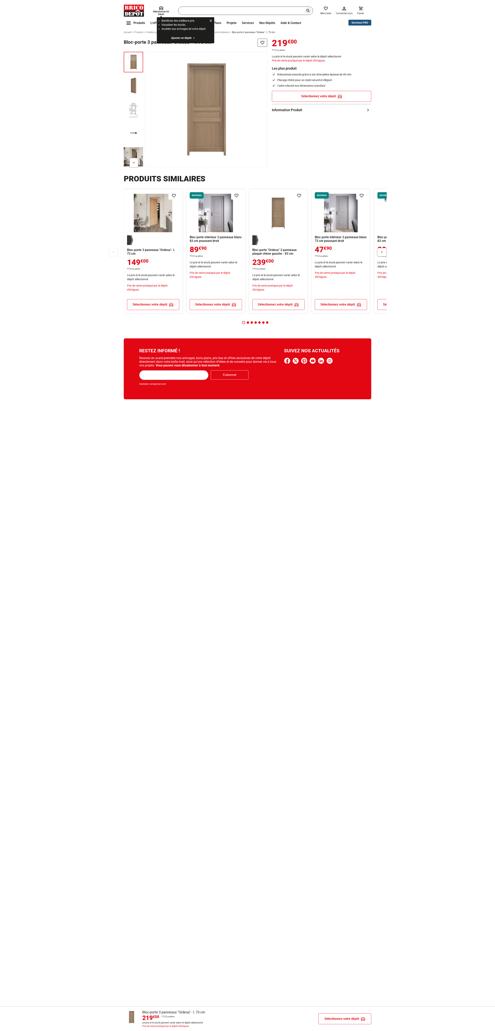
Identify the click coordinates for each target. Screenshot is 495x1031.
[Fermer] (211, 21)
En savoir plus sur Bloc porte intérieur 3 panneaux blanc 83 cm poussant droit (216, 251)
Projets (231, 23)
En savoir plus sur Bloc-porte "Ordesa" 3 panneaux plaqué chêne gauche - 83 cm (278, 251)
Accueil (127, 32)
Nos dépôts (267, 23)
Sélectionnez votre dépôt (318, 96)
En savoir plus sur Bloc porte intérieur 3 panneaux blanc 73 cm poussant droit (341, 251)
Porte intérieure (221, 32)
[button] (243, 322)
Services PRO (360, 22)
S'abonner (229, 375)
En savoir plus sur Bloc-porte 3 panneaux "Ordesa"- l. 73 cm (153, 251)
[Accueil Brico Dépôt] (134, 10)
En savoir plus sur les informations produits (321, 110)
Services (248, 23)
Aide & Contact (291, 23)
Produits (138, 32)
